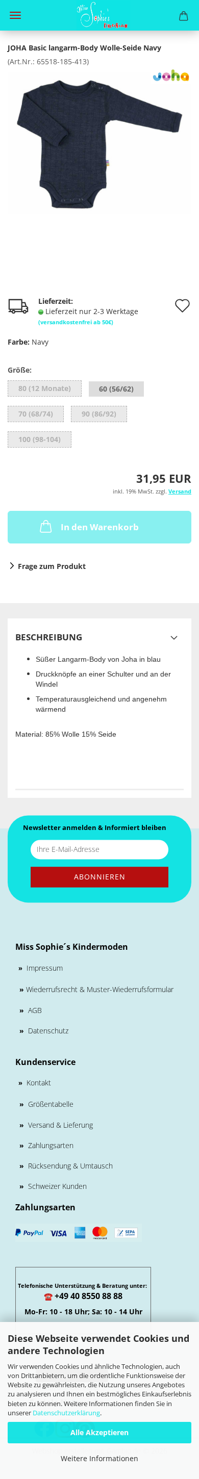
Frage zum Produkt (52, 566)
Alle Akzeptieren (99, 1432)
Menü (15, 15)
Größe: (20, 370)
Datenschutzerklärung (66, 1412)
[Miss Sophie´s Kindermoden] (99, 15)
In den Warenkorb (100, 527)
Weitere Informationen (99, 1458)
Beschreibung (48, 637)
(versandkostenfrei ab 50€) (75, 322)
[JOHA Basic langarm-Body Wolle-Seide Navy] (99, 142)
